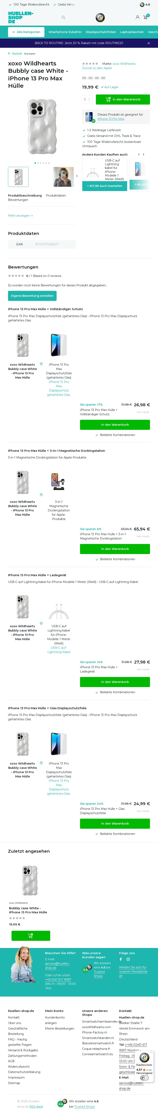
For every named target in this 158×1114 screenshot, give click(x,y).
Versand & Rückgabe (23, 1050)
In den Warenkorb (127, 99)
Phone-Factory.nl (94, 1032)
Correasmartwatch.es (97, 1054)
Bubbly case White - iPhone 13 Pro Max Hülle (28, 910)
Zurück (17, 53)
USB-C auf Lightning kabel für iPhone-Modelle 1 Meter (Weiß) (58, 634)
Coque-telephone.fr (96, 1049)
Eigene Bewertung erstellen (32, 296)
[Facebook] (120, 959)
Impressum (16, 1077)
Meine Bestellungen (59, 1028)
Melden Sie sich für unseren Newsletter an (133, 971)
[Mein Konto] (137, 17)
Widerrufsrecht (19, 1066)
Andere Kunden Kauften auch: (105, 154)
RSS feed (36, 1106)
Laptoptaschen (132, 32)
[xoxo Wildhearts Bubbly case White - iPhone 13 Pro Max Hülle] (29, 880)
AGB (11, 1061)
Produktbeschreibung (25, 195)
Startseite (29, 53)
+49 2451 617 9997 (58, 979)
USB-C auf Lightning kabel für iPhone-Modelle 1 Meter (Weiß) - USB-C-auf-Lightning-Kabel (73, 582)
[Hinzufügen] (31, 936)
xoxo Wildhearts (124, 64)
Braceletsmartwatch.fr (98, 1043)
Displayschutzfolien (101, 32)
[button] (35, 163)
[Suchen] (63, 17)
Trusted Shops (99, 974)
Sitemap (14, 1083)
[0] (144, 17)
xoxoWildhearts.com (96, 1027)
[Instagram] (128, 959)
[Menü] (151, 1052)
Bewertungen (18, 200)
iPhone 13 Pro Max (111, 119)
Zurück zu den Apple (97, 68)
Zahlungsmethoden (22, 1056)
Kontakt (14, 1017)
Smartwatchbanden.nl (98, 1038)
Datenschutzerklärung (24, 1072)
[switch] (144, 1077)
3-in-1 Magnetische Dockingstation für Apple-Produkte (47, 457)
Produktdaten (56, 195)
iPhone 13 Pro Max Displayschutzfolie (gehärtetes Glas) (59, 371)
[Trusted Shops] (100, 17)
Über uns (14, 1023)
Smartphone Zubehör (65, 32)
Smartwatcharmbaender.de (102, 1021)
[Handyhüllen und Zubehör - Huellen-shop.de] (21, 17)
